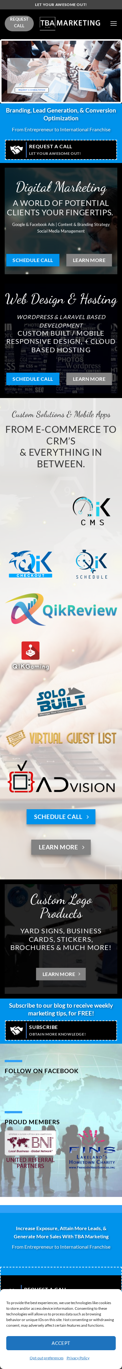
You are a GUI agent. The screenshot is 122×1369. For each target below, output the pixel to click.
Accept (61, 1343)
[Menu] (113, 23)
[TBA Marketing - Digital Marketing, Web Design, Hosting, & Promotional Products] (69, 23)
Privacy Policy (78, 1358)
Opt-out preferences (47, 1358)
